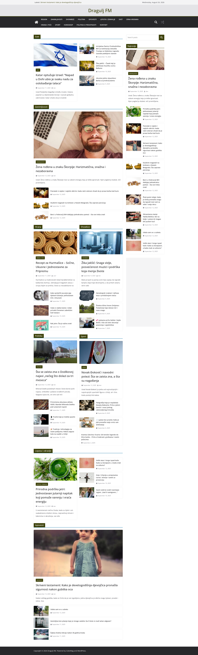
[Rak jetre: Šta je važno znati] (41, 325)
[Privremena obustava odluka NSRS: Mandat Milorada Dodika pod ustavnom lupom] (41, 406)
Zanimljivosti (56, 19)
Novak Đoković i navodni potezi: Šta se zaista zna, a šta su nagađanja (100, 376)
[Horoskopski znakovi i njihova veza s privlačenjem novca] (86, 295)
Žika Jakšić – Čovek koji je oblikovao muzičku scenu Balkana (105, 65)
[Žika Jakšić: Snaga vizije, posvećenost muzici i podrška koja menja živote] (101, 242)
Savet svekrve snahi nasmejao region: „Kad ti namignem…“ (107, 491)
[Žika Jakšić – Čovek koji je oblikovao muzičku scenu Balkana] (86, 67)
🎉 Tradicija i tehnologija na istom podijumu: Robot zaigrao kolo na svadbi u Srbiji (62, 431)
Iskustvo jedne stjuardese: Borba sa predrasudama (106, 79)
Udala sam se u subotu (59, 609)
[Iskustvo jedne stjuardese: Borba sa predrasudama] (86, 81)
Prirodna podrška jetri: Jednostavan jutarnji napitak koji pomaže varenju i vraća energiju (54, 495)
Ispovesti (93, 19)
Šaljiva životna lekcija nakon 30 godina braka (67, 633)
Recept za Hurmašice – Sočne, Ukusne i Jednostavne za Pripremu (55, 267)
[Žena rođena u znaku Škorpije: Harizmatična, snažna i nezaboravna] (78, 135)
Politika (81, 19)
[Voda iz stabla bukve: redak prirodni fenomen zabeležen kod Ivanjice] (41, 312)
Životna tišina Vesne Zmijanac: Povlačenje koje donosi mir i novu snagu (107, 307)
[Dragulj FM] (36, 22)
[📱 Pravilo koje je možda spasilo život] (41, 419)
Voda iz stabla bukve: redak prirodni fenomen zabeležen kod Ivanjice (61, 310)
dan (54, 88)
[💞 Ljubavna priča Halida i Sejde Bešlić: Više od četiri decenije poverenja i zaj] (86, 324)
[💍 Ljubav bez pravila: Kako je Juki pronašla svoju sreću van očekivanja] (86, 424)
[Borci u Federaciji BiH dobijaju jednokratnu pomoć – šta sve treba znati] (41, 216)
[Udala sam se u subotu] (41, 611)
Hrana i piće (46, 25)
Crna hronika (132, 19)
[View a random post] (162, 22)
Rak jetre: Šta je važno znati (61, 323)
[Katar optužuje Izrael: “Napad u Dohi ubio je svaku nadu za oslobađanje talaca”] (55, 55)
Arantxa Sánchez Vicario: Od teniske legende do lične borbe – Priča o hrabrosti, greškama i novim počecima (100, 437)
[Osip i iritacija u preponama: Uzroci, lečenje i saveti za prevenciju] (86, 479)
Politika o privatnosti (86, 25)
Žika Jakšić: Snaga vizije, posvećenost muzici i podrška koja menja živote (100, 267)
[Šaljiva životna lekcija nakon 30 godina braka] (41, 634)
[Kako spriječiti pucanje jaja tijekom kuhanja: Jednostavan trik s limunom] (41, 297)
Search (161, 37)
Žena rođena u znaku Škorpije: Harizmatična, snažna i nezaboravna (70, 169)
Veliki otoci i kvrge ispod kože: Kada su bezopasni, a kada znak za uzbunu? (108, 462)
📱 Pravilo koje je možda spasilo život (62, 418)
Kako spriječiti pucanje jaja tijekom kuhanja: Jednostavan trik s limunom (61, 295)
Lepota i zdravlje (107, 19)
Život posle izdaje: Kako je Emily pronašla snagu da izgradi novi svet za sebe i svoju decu (152, 200)
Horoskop (68, 25)
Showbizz (70, 19)
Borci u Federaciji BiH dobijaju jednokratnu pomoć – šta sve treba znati (77, 214)
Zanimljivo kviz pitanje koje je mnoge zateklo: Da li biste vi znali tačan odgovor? (80, 621)
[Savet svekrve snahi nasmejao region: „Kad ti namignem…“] (86, 492)
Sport (57, 25)
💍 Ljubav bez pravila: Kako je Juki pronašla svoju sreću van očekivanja (107, 422)
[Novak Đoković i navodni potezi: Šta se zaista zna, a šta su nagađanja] (101, 352)
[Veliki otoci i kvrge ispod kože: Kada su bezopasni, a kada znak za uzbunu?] (86, 464)
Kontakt (103, 25)
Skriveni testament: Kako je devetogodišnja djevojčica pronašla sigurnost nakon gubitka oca (60, 3)
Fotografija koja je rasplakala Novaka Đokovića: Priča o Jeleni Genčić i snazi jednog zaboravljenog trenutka (108, 406)
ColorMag (70, 651)
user (54, 276)
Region (44, 19)
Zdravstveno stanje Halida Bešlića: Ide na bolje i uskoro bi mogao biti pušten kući (152, 218)
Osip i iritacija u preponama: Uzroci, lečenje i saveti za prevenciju (107, 477)
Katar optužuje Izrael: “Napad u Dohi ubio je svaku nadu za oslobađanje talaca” (55, 79)
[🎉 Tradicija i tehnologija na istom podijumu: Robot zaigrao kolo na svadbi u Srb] (41, 433)
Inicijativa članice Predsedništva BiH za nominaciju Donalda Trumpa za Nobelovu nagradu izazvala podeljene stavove (108, 50)
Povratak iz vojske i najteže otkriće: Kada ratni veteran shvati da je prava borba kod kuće (84, 191)
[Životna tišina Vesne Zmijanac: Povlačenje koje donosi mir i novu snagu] (86, 309)
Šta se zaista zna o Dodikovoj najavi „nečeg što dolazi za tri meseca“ (54, 376)
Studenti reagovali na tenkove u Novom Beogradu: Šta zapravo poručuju (78, 203)
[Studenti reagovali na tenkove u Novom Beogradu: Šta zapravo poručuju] (41, 204)
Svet (121, 19)
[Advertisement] (143, 292)
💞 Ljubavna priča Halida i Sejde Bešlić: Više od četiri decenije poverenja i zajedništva (108, 322)
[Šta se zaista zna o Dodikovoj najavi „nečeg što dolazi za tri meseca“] (55, 351)
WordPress (81, 651)
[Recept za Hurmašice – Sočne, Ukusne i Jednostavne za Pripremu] (55, 242)
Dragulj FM (100, 10)
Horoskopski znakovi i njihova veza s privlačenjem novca (107, 294)
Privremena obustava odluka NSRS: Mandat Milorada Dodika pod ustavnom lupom (62, 404)
